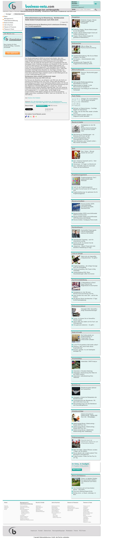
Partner (76, 530)
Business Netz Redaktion (34, 97)
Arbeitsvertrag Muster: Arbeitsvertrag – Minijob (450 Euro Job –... (84, 424)
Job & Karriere (8, 25)
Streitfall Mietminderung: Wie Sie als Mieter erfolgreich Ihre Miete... (85, 56)
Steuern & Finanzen (10, 27)
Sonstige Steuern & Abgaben (73, 508)
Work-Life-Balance (78, 476)
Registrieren (75, 5)
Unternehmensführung (24, 507)
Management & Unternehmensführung (26, 503)
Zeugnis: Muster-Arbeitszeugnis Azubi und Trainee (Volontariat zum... (85, 33)
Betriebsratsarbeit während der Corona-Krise (88, 388)
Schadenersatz (47, 101)
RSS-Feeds (82, 530)
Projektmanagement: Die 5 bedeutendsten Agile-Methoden (88, 179)
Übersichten (85, 519)
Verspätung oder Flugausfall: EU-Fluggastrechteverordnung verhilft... (83, 62)
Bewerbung (64, 102)
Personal (16, 11)
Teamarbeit (23, 514)
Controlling (22, 515)
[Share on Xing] (36, 117)
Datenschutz (47, 530)
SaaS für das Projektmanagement (82, 187)
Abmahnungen (86, 509)
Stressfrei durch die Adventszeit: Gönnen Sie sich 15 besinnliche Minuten (89, 442)
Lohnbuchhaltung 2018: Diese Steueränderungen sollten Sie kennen (83, 273)
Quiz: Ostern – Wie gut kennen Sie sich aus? (87, 152)
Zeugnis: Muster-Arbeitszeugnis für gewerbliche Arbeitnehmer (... (83, 36)
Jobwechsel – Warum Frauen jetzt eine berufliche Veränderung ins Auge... (84, 246)
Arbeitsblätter (77, 358)
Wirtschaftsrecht (78, 70)
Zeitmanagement (78, 437)
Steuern (5, 508)
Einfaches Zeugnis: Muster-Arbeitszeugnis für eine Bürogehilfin (89, 21)
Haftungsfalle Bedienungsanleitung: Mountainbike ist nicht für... (83, 82)
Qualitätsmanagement (24, 518)
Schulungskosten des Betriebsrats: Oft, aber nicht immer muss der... (84, 401)
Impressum (34, 530)
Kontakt (40, 530)
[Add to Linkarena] (31, 117)
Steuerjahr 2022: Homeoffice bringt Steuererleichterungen (89, 309)
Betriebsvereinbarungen (88, 512)
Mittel (49, 109)
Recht (5, 509)
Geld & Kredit (77, 332)
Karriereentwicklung (79, 280)
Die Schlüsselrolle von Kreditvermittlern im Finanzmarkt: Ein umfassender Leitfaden (87, 337)
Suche (73, 9)
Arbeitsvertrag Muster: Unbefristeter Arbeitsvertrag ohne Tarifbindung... (83, 430)
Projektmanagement (79, 175)
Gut (51, 109)
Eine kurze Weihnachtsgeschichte (82, 491)
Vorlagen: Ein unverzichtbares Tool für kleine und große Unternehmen (89, 100)
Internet (54, 514)
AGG (32, 101)
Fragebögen (85, 517)
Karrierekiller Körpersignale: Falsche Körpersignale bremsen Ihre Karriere (89, 231)
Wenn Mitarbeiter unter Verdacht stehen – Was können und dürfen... (85, 141)
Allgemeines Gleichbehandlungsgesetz (52, 102)
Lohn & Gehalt (77, 253)
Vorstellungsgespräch (57, 101)
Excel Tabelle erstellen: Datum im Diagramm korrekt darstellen (82, 115)
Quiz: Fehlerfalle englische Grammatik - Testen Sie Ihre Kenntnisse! (84, 166)
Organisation (55, 516)
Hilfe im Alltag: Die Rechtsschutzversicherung (88, 47)
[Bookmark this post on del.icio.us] (26, 117)
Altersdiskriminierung (38, 101)
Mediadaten (69, 530)
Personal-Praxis (24, 510)
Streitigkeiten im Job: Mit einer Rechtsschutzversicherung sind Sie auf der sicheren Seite (88, 128)
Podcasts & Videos (87, 522)
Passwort (74, 3)
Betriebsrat (76, 385)
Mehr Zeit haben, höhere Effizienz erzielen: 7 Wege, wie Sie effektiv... (85, 450)
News (11, 11)
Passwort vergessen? (78, 7)
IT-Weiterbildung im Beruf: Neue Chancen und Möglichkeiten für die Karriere (89, 284)
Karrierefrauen (77, 227)
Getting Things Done (57, 517)
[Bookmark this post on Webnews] (33, 117)
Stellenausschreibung (30, 102)
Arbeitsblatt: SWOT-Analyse (89, 361)
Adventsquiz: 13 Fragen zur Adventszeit (84, 164)
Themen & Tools (9, 29)
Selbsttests (85, 520)
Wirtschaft (6, 507)
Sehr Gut (52, 109)
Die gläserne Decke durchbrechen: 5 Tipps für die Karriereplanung (85, 299)
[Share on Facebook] (28, 117)
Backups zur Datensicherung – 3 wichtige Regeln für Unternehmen (85, 109)
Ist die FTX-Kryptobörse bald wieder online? (85, 344)
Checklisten (85, 507)
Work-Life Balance (55, 511)
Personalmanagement (24, 509)
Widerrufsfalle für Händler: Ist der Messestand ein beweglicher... (82, 86)
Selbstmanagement (55, 509)
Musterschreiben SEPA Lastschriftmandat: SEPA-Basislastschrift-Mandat (85, 217)
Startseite (5, 11)
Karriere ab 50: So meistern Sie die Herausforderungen (83, 243)
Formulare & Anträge (87, 516)
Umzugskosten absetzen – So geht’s (83, 325)
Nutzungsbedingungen (58, 530)
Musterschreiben (78, 201)
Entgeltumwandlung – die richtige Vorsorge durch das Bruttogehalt (85, 266)
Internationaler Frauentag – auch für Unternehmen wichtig (83, 240)
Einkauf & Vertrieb (23, 517)
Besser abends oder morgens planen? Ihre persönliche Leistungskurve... (85, 453)
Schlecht (47, 109)
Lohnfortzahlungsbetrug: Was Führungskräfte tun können (81, 138)
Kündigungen (85, 510)
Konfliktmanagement (25, 512)
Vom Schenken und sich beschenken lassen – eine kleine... (83, 488)
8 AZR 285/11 (39, 102)
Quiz (73, 148)
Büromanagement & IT (56, 512)
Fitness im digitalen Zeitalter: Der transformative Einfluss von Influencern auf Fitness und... (89, 481)
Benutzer (74, 2)
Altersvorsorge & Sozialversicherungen (40, 511)
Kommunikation (55, 508)
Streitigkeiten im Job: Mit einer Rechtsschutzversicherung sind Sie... (83, 292)
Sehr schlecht (46, 109)
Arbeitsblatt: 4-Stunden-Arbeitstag (82, 371)
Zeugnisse (76, 17)
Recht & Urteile (8, 22)
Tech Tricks (76, 96)
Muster (84, 515)
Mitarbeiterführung (25, 511)
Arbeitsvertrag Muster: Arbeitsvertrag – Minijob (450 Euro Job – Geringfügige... (89, 415)
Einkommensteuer (78, 306)
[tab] (12, 16)
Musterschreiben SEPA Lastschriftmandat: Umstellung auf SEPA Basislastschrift (87, 206)
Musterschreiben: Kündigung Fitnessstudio (85, 220)
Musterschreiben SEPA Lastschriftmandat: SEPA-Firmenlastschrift (85, 214)
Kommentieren (40, 105)
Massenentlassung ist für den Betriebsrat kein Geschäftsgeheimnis (84, 404)
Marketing (22, 508)
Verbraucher (76, 43)
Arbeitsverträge (77, 411)
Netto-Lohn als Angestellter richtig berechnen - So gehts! (89, 257)
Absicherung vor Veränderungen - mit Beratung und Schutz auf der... (83, 135)
